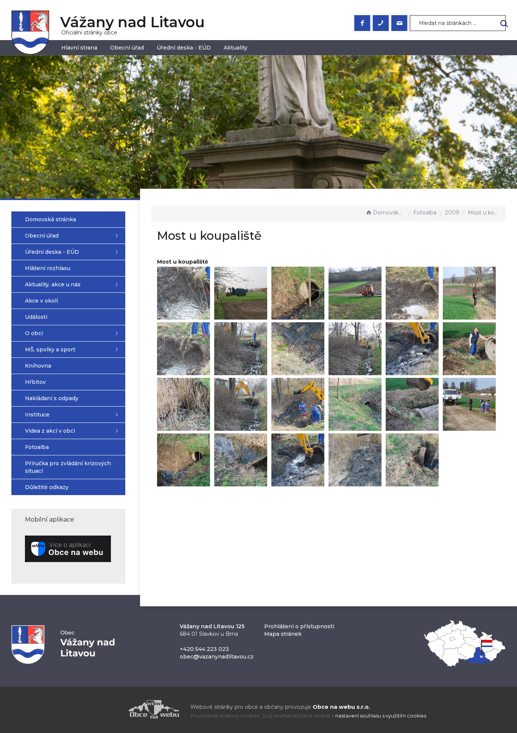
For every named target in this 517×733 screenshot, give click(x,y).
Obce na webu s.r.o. (341, 706)
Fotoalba (424, 212)
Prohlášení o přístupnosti (299, 626)
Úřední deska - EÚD (184, 47)
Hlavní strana (79, 47)
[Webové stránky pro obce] (111, 709)
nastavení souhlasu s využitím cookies (380, 716)
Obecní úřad (127, 47)
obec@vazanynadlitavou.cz (217, 656)
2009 (452, 212)
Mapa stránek (283, 634)
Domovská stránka (389, 212)
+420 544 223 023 (204, 649)
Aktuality (236, 47)
